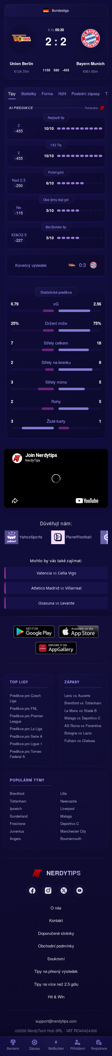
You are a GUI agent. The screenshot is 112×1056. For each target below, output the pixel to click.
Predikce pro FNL (23, 708)
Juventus (17, 831)
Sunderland (18, 816)
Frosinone (17, 823)
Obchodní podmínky (56, 946)
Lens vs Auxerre (77, 695)
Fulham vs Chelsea (79, 740)
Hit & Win (56, 996)
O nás (56, 908)
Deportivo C (69, 823)
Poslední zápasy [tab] (85, 93)
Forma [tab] (47, 93)
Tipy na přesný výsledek (56, 971)
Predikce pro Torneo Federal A (25, 754)
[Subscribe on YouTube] (80, 891)
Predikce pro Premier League (26, 718)
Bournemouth (70, 838)
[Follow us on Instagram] (48, 891)
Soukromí (56, 958)
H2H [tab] (62, 93)
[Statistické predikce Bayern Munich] (90, 38)
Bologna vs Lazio (78, 733)
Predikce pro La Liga (26, 728)
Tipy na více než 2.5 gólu (56, 984)
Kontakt (56, 920)
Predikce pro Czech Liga (25, 698)
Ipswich (16, 808)
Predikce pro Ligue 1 (26, 743)
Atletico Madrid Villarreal (56, 588)
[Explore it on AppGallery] (56, 648)
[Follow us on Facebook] (32, 891)
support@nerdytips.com (56, 1021)
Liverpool (67, 808)
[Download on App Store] (78, 631)
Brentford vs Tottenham (82, 702)
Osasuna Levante (56, 603)
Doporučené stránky (56, 933)
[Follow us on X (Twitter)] (64, 891)
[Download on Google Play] (34, 631)
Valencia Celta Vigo (56, 573)
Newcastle (68, 801)
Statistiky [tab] (28, 93)
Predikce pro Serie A (26, 736)
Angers (15, 838)
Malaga (66, 816)
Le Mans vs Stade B (80, 710)
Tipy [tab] (11, 93)
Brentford (17, 793)
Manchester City (73, 831)
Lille (63, 793)
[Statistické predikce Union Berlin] (21, 38)
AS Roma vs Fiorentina (82, 725)
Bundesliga (60, 10)
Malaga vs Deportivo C (82, 717)
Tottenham (18, 801)
